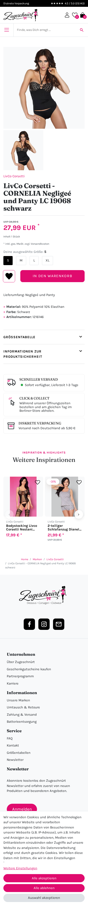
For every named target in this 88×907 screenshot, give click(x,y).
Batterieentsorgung (22, 722)
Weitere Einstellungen (20, 868)
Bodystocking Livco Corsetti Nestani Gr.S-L (21, 527)
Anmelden (22, 809)
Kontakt (13, 745)
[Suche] (81, 30)
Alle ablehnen (44, 888)
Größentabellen (18, 753)
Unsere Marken (18, 700)
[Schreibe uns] (58, 624)
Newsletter (15, 760)
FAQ (10, 738)
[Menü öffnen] (6, 30)
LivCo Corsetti (14, 176)
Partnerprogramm (20, 676)
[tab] (44, 337)
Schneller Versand (38, 379)
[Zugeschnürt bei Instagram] (44, 624)
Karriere (13, 683)
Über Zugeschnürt (21, 662)
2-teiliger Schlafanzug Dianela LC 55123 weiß (64, 527)
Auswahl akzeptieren (44, 898)
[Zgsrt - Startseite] (44, 595)
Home (24, 559)
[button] (67, 15)
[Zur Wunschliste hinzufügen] (38, 482)
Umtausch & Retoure (23, 707)
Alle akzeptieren (44, 878)
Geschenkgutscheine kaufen (29, 669)
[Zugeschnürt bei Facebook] (29, 624)
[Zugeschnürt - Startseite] (20, 15)
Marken (37, 559)
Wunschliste (9, 276)
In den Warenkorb (52, 276)
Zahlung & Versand (22, 714)
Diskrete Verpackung (40, 423)
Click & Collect (34, 398)
